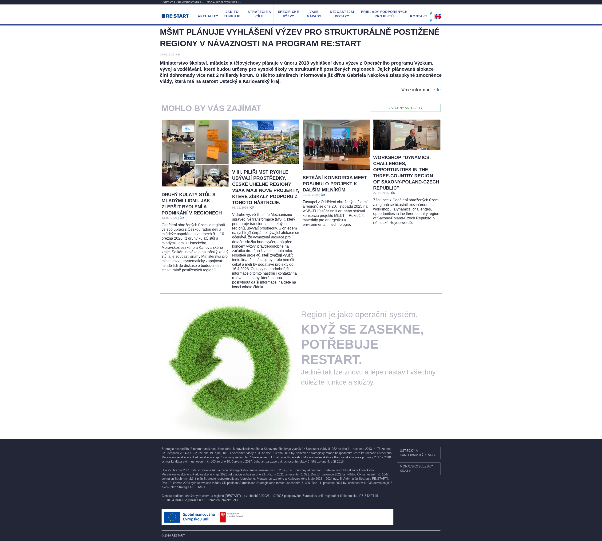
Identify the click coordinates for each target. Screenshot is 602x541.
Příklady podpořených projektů (384, 14)
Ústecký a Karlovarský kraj (182, 2)
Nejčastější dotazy (342, 14)
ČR (182, 218)
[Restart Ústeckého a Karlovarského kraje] (431, 14)
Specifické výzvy (288, 14)
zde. (437, 89)
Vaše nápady (314, 14)
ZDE (236, 500)
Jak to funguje (232, 14)
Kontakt (418, 16)
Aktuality (208, 16)
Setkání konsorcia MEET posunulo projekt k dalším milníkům (335, 183)
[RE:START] (175, 15)
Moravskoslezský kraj (224, 2)
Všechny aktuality (405, 108)
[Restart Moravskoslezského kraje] (431, 20)
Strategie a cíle (259, 14)
